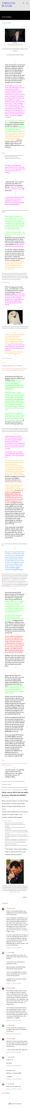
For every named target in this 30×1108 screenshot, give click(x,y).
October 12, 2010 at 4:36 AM (13, 1020)
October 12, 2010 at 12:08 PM (13, 1079)
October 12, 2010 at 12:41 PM (13, 1089)
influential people (10, 579)
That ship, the (12, 842)
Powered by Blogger (15, 1103)
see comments (12, 585)
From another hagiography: (6, 282)
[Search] (23, 3)
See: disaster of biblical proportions (7, 358)
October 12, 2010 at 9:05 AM (13, 1052)
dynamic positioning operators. (8, 789)
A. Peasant (9, 952)
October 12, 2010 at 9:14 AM (13, 1065)
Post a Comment (6, 1093)
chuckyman (9, 908)
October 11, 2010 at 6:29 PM (13, 947)
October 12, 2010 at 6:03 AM (13, 1034)
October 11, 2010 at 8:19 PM (13, 983)
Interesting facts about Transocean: (7, 820)
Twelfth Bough (8, 4)
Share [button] (24, 897)
